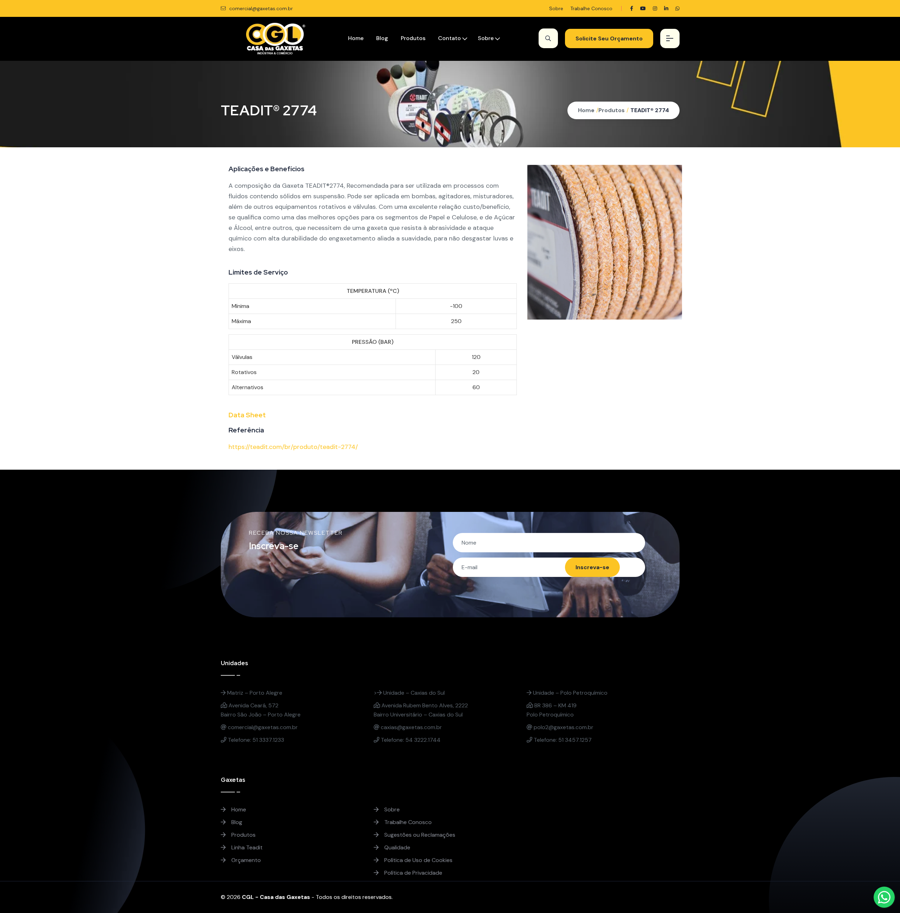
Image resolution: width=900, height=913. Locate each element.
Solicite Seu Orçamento (609, 38)
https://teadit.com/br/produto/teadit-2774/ (293, 447)
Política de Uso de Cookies (417, 860)
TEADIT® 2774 (649, 110)
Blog (382, 38)
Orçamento (245, 860)
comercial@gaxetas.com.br (260, 8)
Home (356, 38)
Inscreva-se (592, 567)
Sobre (556, 8)
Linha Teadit (246, 847)
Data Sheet (247, 415)
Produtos (413, 38)
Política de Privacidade (412, 872)
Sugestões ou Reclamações (419, 834)
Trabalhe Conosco (591, 8)
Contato (449, 38)
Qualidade (396, 847)
